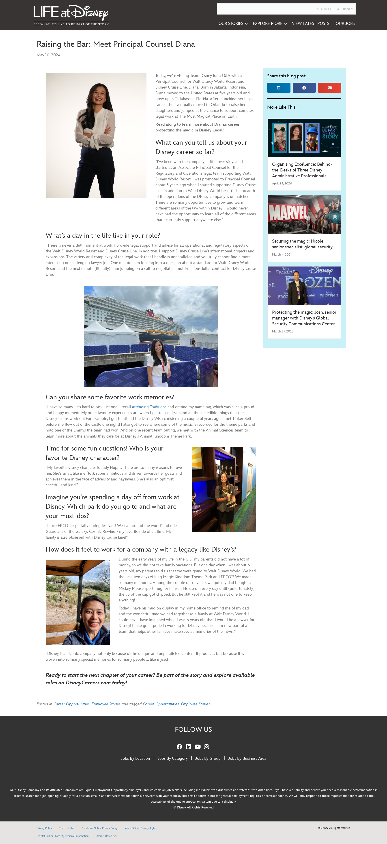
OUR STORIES (231, 23)
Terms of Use (66, 828)
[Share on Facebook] (304, 88)
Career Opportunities (72, 704)
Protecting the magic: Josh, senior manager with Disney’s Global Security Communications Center (304, 318)
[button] (246, 24)
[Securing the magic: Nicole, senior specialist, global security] (304, 214)
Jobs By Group (208, 758)
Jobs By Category (173, 758)
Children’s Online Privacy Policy (99, 828)
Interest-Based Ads (106, 836)
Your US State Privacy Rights (141, 828)
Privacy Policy (44, 828)
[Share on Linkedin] (278, 88)
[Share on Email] (329, 88)
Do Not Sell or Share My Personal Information (62, 836)
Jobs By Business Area (247, 758)
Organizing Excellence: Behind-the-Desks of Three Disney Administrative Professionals (302, 170)
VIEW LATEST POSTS (310, 23)
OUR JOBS (345, 23)
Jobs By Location (135, 758)
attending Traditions (149, 407)
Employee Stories (106, 704)
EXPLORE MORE (267, 23)
